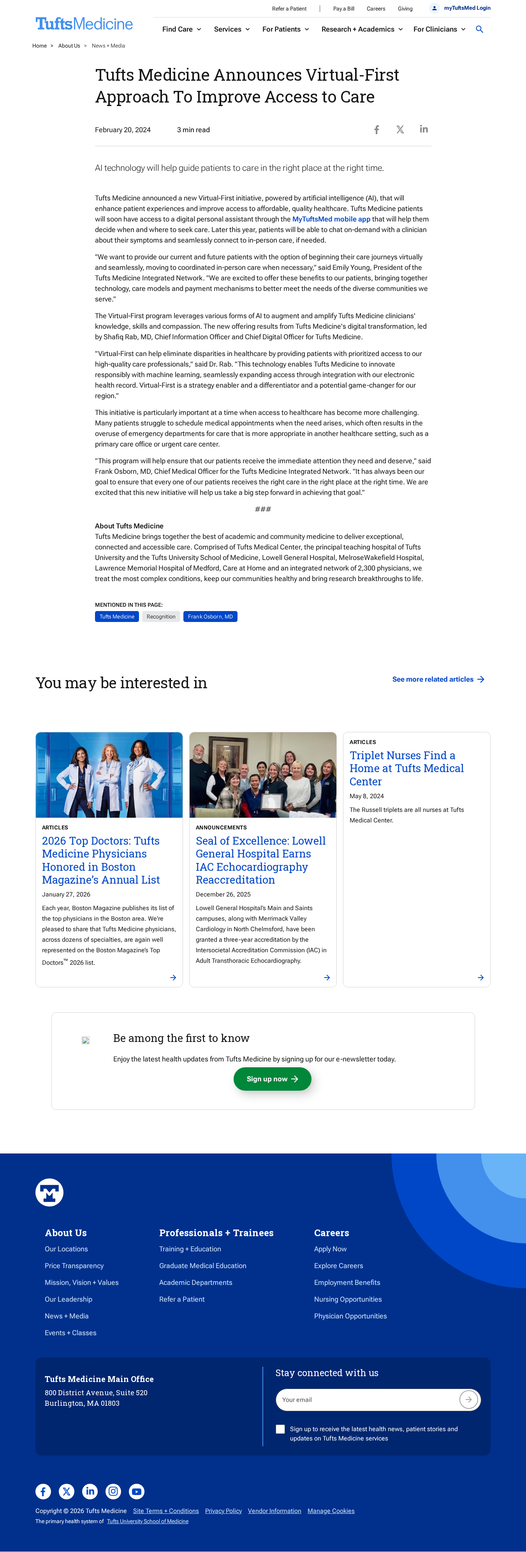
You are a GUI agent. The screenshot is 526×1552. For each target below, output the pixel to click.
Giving (405, 8)
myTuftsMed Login (467, 8)
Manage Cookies (331, 1511)
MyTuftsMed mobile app (331, 219)
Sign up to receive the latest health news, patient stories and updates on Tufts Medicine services (374, 1433)
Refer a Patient (289, 8)
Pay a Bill (343, 8)
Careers (376, 8)
